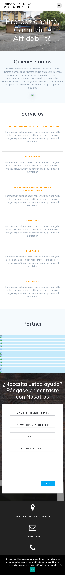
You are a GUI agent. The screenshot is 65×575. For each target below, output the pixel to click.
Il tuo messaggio (33, 448)
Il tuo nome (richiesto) (32, 413)
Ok (32, 570)
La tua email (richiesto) (32, 425)
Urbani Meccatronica (17, 5)
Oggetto (32, 437)
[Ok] (61, 565)
